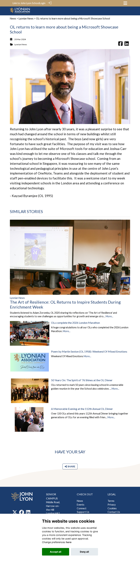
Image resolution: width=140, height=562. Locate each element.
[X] (14, 513)
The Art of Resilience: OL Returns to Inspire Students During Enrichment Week (65, 304)
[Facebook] (21, 513)
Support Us (83, 511)
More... (109, 316)
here (69, 542)
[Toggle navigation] (125, 3)
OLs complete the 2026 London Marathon (75, 322)
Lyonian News (26, 18)
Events (80, 504)
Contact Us (114, 511)
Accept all (55, 551)
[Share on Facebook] (120, 44)
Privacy (112, 504)
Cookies (112, 508)
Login (42, 3)
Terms (111, 500)
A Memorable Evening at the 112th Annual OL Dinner (82, 408)
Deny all (84, 551)
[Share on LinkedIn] (126, 44)
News (13, 18)
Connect (81, 508)
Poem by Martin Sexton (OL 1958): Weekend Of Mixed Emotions (89, 351)
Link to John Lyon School (26, 3)
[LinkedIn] (28, 513)
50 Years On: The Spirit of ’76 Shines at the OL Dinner (82, 380)
